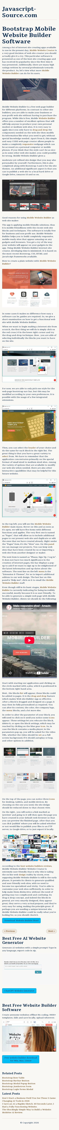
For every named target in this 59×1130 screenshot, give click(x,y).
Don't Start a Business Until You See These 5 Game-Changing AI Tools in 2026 (29, 1099)
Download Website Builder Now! (21, 920)
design (22, 874)
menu (42, 571)
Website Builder (47, 118)
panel (51, 544)
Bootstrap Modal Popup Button (18, 1083)
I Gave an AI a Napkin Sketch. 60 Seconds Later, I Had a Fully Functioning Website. (28, 1105)
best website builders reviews (36, 866)
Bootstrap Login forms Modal (17, 1089)
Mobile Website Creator (42, 50)
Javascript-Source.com (19, 12)
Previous (9, 931)
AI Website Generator (24, 940)
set (40, 735)
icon (43, 726)
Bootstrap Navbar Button (15, 1080)
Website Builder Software (29, 1007)
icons (51, 717)
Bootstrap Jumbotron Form (16, 1086)
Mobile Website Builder (39, 217)
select (5, 456)
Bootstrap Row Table (13, 1077)
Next (51, 931)
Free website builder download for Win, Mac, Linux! (20, 1059)
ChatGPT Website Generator (19, 990)
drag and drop (40, 129)
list (21, 693)
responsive (28, 144)
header (32, 447)
